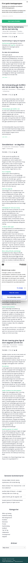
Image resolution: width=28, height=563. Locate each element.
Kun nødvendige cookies (14, 297)
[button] (27, 1)
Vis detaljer (20, 288)
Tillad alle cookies (14, 292)
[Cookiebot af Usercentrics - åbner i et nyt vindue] (19, 265)
